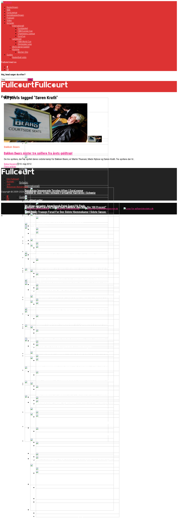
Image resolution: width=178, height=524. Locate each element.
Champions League (26, 33)
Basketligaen (12, 7)
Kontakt (10, 181)
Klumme (15, 49)
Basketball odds (19, 57)
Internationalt (18, 25)
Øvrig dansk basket (20, 46)
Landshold (16, 39)
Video (9, 20)
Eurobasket (23, 28)
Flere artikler (10, 166)
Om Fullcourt (13, 179)
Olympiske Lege (25, 44)
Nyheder (10, 23)
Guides (10, 54)
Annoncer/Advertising (17, 187)
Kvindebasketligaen (15, 15)
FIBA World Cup (24, 41)
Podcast (10, 18)
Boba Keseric (10, 164)
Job (8, 184)
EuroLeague (12, 12)
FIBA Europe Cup (25, 31)
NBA (8, 10)
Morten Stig (23, 52)
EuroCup (21, 36)
